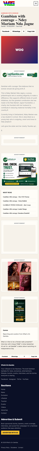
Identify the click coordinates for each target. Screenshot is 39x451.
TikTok (19, 379)
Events (3, 404)
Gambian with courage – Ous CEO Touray (16, 197)
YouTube (25, 379)
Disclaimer (14, 447)
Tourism (4, 401)
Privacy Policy (5, 447)
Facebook (5, 31)
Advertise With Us (10, 433)
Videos (3, 407)
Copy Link (31, 31)
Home (3, 389)
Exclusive (4, 395)
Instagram (12, 379)
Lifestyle (4, 398)
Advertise (4, 410)
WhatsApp (16, 31)
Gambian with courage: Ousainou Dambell (16, 213)
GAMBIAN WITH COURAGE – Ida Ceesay (17, 205)
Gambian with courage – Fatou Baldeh (15, 201)
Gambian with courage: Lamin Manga (15, 209)
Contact (4, 413)
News (3, 392)
